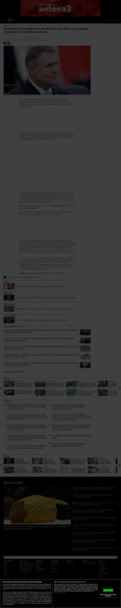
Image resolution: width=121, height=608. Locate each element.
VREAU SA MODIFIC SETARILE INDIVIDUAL (108, 595)
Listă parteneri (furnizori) (60, 592)
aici (27, 599)
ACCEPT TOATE (108, 590)
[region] (60, 593)
